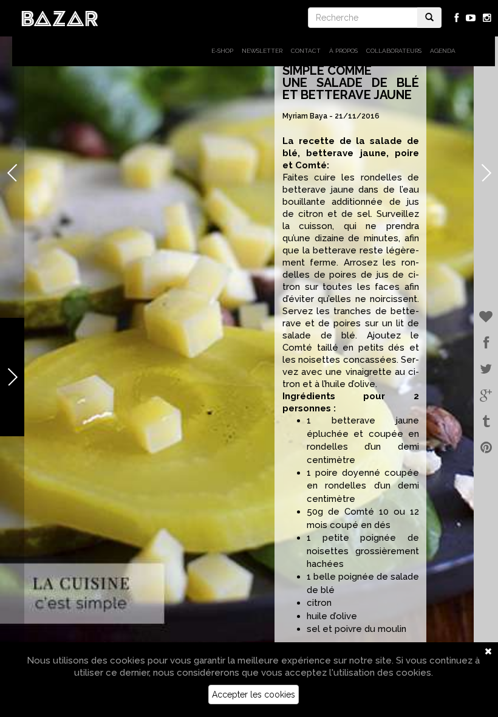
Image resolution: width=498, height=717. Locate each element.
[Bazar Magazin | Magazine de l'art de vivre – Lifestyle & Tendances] (59, 17)
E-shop (222, 50)
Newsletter (262, 50)
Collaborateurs (393, 50)
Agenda (442, 50)
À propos (343, 50)
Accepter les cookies (253, 694)
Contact (306, 50)
